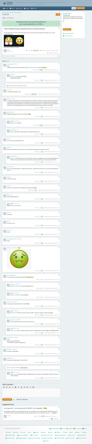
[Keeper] (4, 196)
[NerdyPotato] (4, 113)
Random (36, 432)
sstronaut (9, 147)
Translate (50, 52)
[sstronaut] (4, 148)
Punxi (8, 230)
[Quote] (33, 387)
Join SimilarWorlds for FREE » (31, 24)
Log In (73, 8)
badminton (9, 247)
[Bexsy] (4, 222)
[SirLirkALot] (4, 303)
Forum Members (69, 35)
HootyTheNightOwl (11, 275)
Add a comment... (8, 384)
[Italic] (18, 387)
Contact (64, 428)
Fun (30, 432)
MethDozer (9, 358)
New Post (67, 29)
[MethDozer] (4, 359)
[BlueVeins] (4, 99)
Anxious (44, 432)
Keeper (8, 194)
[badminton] (4, 248)
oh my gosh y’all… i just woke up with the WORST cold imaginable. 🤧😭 (25, 408)
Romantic (58, 432)
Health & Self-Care (5, 12)
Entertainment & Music (47, 435)
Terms (85, 428)
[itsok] (5, 50)
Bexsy (8, 221)
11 (39, 69)
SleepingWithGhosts (11, 238)
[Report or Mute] (58, 28)
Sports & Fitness (71, 438)
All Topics (46, 441)
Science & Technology (35, 438)
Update (84, 432)
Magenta (9, 177)
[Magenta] (4, 178)
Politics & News (82, 435)
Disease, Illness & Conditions (15, 12)
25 (33, 50)
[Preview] (14, 399)
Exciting (16, 432)
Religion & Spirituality (48, 438)
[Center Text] (24, 387)
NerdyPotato (10, 112)
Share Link (56, 52)
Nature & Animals (60, 438)
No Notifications (10, 17)
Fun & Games (35, 435)
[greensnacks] (4, 167)
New (6, 61)
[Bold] (15, 387)
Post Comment (7, 399)
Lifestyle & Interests (61, 435)
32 (43, 50)
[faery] (4, 139)
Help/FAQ (70, 428)
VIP (19, 247)
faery (8, 138)
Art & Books (72, 435)
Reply (47, 69)
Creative (23, 432)
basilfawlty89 (10, 337)
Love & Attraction (11, 438)
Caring (65, 432)
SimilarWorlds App (55, 428)
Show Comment (23, 367)
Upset (50, 432)
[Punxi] (4, 231)
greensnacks (10, 166)
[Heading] (27, 387)
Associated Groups (69, 33)
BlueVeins (9, 98)
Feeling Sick (5, 14)
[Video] (6, 387)
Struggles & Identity (22, 438)
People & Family (11, 435)
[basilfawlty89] (4, 338)
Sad (71, 432)
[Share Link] (49, 418)
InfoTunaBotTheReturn (32, 67)
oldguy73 (13, 284)
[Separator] (30, 387)
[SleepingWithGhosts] (4, 240)
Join (58, 14)
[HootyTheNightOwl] (4, 276)
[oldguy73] (8, 285)
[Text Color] (12, 387)
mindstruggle (10, 64)
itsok (8, 50)
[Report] (59, 63)
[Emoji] (9, 387)
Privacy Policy (78, 428)
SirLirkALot (9, 301)
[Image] (3, 387)
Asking (77, 432)
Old (8, 61)
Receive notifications (23, 399)
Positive (9, 432)
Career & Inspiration (23, 435)
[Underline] (21, 387)
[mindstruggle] (4, 65)
